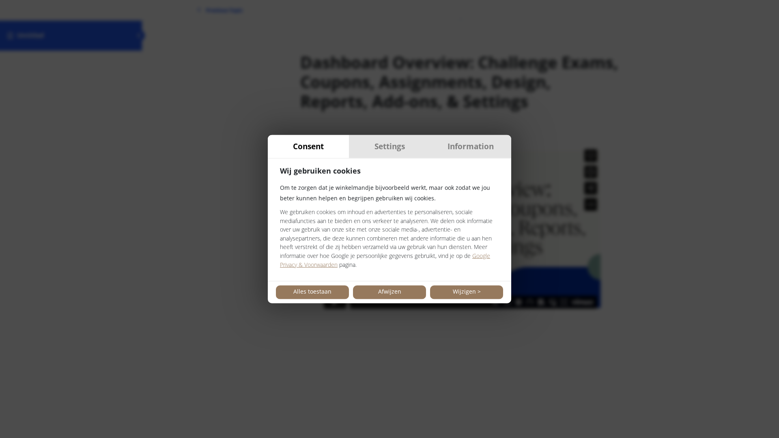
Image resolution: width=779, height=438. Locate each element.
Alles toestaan (312, 291)
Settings (389, 146)
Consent (308, 146)
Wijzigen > (467, 291)
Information (471, 146)
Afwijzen (389, 291)
